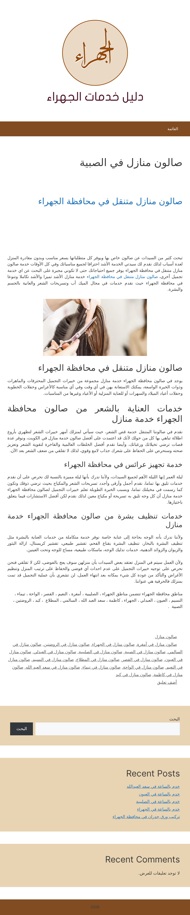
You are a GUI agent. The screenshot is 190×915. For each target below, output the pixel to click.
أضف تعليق (167, 682)
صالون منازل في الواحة (143, 667)
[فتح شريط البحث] (7, 130)
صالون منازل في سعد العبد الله (53, 667)
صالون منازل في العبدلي (55, 651)
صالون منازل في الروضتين (67, 644)
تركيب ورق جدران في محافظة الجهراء (146, 816)
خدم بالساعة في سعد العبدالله (153, 786)
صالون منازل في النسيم (53, 659)
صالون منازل (166, 636)
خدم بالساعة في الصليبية (158, 801)
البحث (174, 718)
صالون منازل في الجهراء (113, 644)
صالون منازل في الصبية (145, 651)
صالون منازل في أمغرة (157, 644)
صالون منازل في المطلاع (97, 659)
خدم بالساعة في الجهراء (158, 809)
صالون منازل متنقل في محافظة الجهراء (110, 201)
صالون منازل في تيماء (101, 667)
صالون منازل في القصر (142, 659)
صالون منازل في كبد (133, 674)
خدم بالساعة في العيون (159, 794)
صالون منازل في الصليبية (100, 651)
